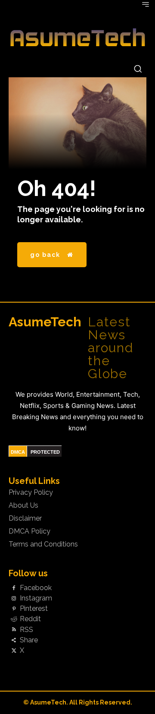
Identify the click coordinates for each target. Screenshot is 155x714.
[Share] (14, 640)
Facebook (36, 587)
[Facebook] (14, 588)
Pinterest (34, 608)
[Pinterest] (14, 609)
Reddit (30, 619)
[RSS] (14, 630)
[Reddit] (14, 619)
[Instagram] (14, 599)
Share (29, 640)
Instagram (36, 598)
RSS (26, 629)
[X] (14, 651)
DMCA (18, 452)
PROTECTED (45, 452)
